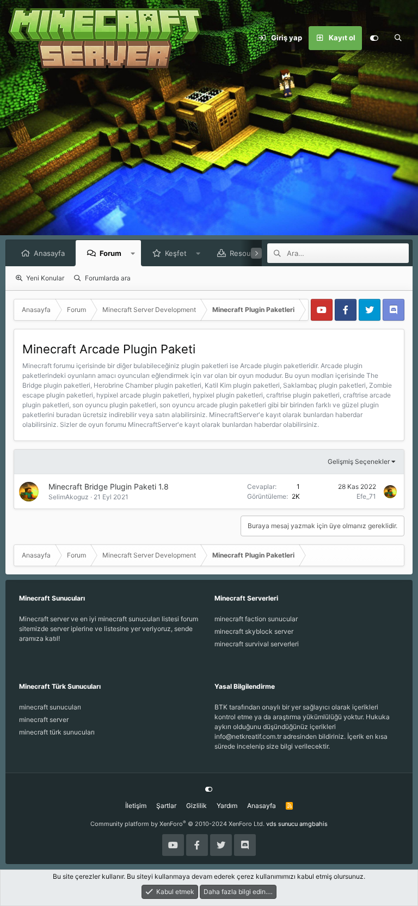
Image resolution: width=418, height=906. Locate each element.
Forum (110, 253)
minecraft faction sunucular (256, 619)
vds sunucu (282, 824)
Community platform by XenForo (177, 824)
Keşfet (176, 253)
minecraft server (44, 719)
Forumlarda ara (108, 278)
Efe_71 (366, 496)
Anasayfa (49, 253)
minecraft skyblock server (253, 631)
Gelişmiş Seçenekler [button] (359, 461)
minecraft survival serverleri (256, 644)
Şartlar (166, 805)
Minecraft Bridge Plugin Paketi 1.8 (108, 486)
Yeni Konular (45, 278)
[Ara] (398, 38)
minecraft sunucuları (50, 707)
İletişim (135, 805)
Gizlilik (196, 805)
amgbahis (313, 824)
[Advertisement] (209, 158)
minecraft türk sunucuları (57, 732)
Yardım (227, 805)
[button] (133, 253)
